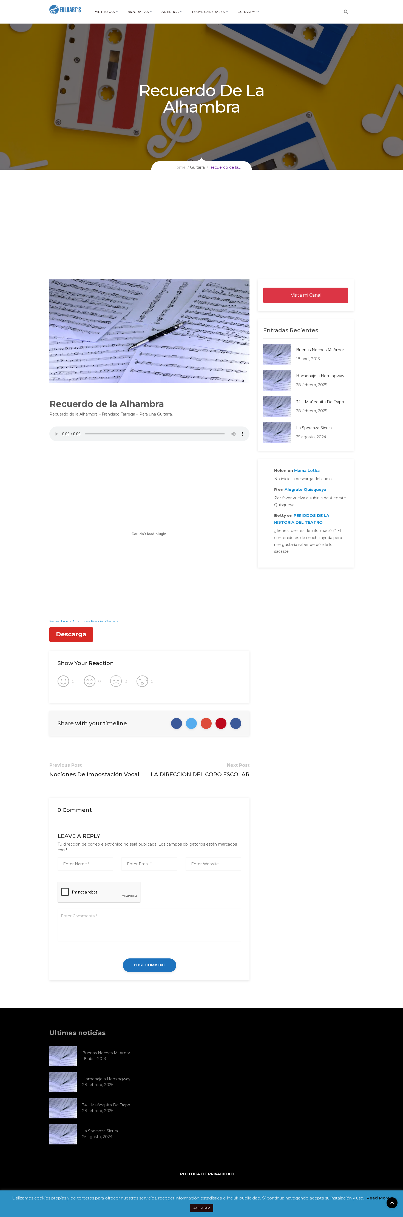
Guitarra (246, 12)
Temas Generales (208, 12)
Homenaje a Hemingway (320, 375)
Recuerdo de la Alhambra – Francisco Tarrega (83, 621)
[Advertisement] (201, 238)
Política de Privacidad (207, 1174)
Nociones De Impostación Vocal (94, 774)
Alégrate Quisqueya (305, 489)
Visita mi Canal (306, 295)
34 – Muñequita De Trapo (320, 401)
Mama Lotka (307, 470)
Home (179, 167)
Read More (378, 1198)
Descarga (71, 634)
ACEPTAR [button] (201, 1208)
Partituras (104, 12)
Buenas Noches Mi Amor (320, 349)
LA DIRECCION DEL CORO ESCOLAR (200, 774)
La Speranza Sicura (314, 427)
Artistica (170, 12)
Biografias (138, 12)
